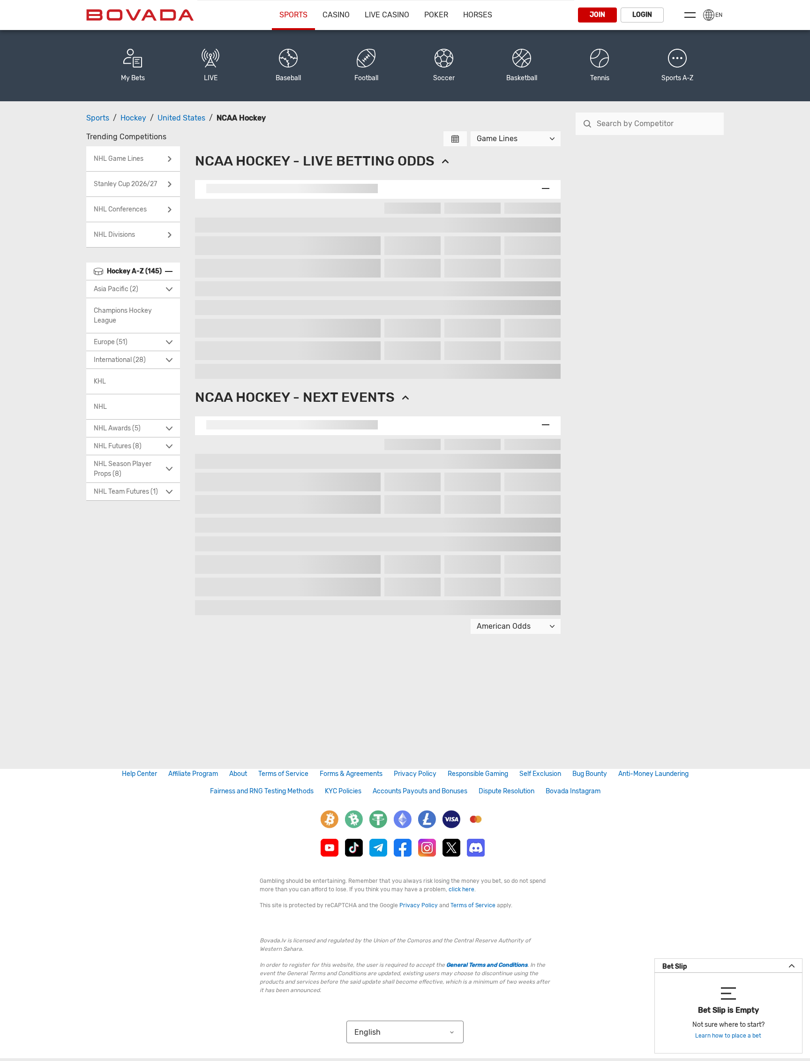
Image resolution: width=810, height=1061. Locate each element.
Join (597, 15)
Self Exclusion (540, 774)
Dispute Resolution (506, 791)
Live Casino (387, 14)
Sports (293, 14)
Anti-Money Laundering (653, 774)
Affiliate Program (193, 774)
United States (181, 117)
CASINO (336, 14)
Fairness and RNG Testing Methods (262, 791)
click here (461, 889)
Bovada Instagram (573, 791)
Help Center (139, 774)
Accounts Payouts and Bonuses (420, 791)
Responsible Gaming (478, 774)
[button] (677, 66)
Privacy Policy (415, 774)
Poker (436, 14)
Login (642, 15)
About (238, 774)
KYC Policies (343, 791)
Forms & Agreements (351, 774)
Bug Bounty (589, 774)
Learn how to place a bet (728, 1035)
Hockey (133, 117)
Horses (477, 14)
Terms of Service (283, 774)
